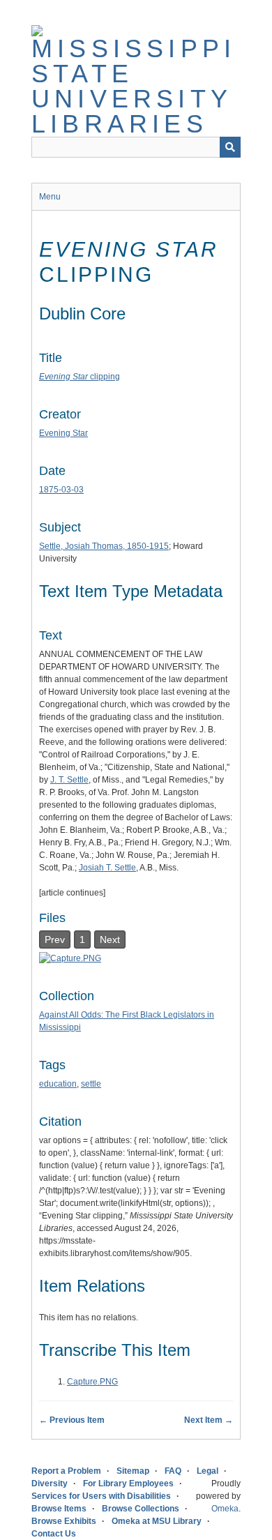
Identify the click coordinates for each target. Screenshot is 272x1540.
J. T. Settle (69, 780)
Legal (207, 1471)
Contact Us (53, 1534)
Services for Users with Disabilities (101, 1496)
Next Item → (208, 1420)
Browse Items (58, 1508)
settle (91, 1084)
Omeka (225, 1508)
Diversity (49, 1483)
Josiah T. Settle (107, 868)
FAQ (173, 1471)
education (58, 1084)
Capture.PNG (92, 1382)
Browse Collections (140, 1508)
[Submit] (230, 147)
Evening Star (63, 433)
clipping (79, 377)
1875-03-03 (61, 490)
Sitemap (132, 1471)
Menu (50, 197)
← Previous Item (72, 1420)
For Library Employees (128, 1483)
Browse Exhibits (63, 1521)
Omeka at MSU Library (157, 1521)
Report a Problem (66, 1471)
